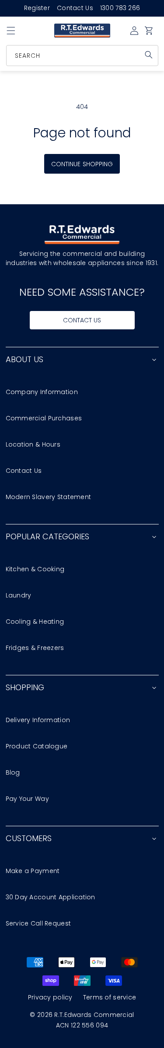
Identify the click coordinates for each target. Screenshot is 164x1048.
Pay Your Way (27, 798)
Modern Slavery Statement (48, 497)
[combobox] (82, 55)
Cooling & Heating (35, 621)
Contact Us (75, 7)
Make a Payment (33, 870)
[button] (11, 30)
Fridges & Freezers (35, 647)
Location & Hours (33, 444)
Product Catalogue (37, 746)
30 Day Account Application (50, 897)
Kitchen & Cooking (35, 569)
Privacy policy (50, 997)
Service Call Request (38, 923)
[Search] (148, 54)
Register (37, 7)
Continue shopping (82, 164)
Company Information (42, 392)
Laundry (18, 595)
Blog (13, 772)
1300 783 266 (120, 7)
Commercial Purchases (44, 418)
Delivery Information (38, 720)
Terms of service (109, 997)
